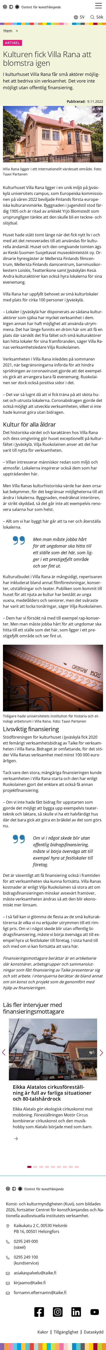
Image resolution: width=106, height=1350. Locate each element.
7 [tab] (65, 1167)
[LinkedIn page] (76, 1315)
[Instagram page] (58, 1315)
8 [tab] (71, 1167)
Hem (7, 31)
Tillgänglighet (66, 1332)
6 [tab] (59, 1167)
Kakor (42, 1332)
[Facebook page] (39, 1315)
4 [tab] (47, 1167)
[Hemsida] (32, 7)
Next (102, 1052)
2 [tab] (35, 1167)
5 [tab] (53, 1167)
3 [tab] (41, 1167)
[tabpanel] (53, 1088)
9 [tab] (77, 1167)
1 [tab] (29, 1167)
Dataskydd (94, 1332)
